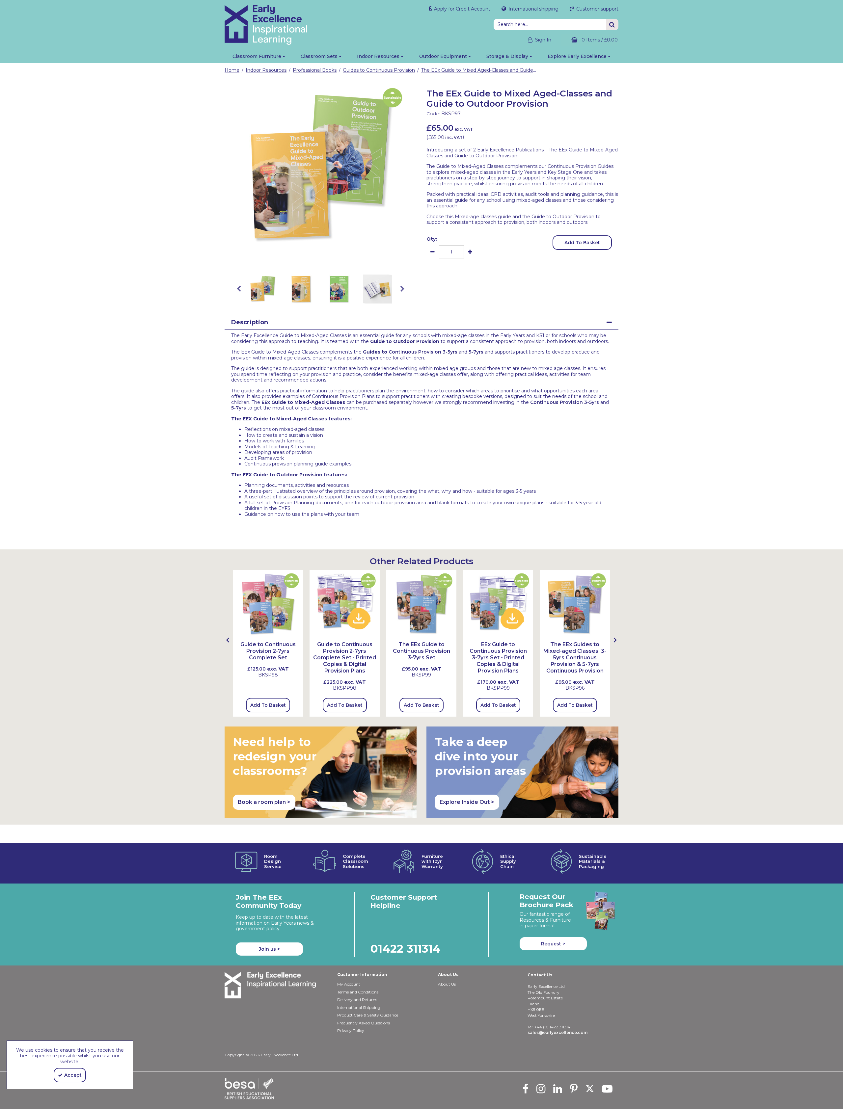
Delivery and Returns (357, 999)
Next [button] (402, 289)
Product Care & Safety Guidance (367, 1015)
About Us (447, 984)
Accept (73, 1075)
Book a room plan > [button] (264, 802)
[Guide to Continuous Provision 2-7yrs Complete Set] (268, 604)
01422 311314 (405, 948)
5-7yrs (476, 352)
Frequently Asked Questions (363, 1022)
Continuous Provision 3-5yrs (423, 352)
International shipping (532, 9)
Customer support (596, 9)
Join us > (269, 949)
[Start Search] (612, 24)
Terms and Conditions (357, 992)
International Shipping (358, 1007)
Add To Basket (582, 243)
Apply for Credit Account (461, 9)
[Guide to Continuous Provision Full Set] (421, 604)
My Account (348, 984)
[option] (320, 169)
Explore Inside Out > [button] (467, 802)
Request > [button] (553, 944)
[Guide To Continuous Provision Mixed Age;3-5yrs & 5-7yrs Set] (575, 604)
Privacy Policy (350, 1030)
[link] (315, 258)
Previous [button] (238, 289)
